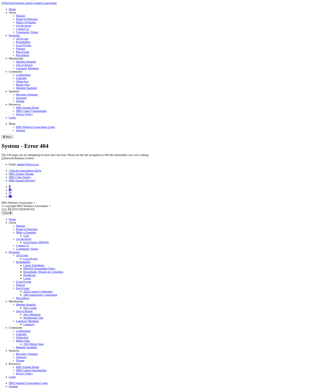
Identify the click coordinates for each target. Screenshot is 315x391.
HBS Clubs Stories (20, 177)
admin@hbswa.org (28, 164)
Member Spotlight (26, 88)
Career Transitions (33, 265)
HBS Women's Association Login (35, 127)
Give (26, 235)
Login (12, 117)
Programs (14, 35)
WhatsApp (22, 81)
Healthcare (29, 275)
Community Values (27, 32)
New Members (31, 314)
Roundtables (23, 42)
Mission (20, 15)
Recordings (22, 55)
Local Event (30, 258)
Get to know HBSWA (36, 242)
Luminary (29, 324)
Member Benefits (26, 61)
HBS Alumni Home (27, 107)
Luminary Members (27, 68)
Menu (12, 123)
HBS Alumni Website (21, 173)
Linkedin (21, 78)
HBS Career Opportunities (31, 111)
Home (12, 9)
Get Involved (23, 25)
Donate (20, 101)
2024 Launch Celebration (38, 291)
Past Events (22, 51)
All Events (22, 38)
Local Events (23, 45)
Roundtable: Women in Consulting (43, 271)
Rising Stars (23, 84)
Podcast (20, 48)
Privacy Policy (24, 114)
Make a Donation (26, 22)
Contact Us (22, 28)
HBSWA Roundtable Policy (39, 268)
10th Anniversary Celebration (40, 294)
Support (20, 130)
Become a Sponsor (27, 94)
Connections (23, 74)
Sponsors (21, 97)
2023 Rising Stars (33, 344)
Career (27, 278)
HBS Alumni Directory (22, 180)
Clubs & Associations (25, 170)
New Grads (30, 307)
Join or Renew (24, 65)
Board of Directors (27, 19)
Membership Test (33, 317)
